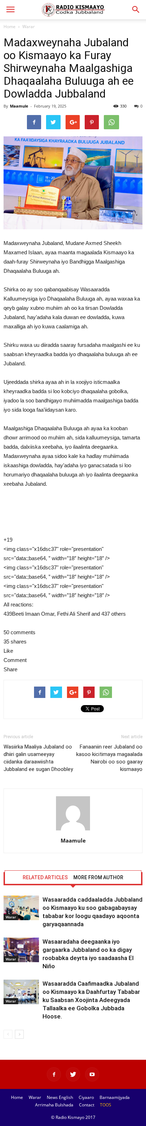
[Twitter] (73, 1074)
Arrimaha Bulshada (54, 1105)
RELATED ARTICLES (45, 877)
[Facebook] (54, 1074)
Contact (86, 1105)
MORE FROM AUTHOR (98, 877)
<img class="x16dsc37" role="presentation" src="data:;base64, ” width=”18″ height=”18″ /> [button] (57, 553)
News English (60, 1097)
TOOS (105, 1105)
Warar (28, 27)
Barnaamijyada (115, 1097)
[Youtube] (92, 1074)
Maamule (19, 106)
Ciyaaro (86, 1097)
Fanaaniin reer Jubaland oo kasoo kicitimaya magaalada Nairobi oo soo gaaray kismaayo (109, 758)
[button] (136, 9)
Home (10, 27)
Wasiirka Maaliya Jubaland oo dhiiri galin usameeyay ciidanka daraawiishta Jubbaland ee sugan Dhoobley (38, 758)
